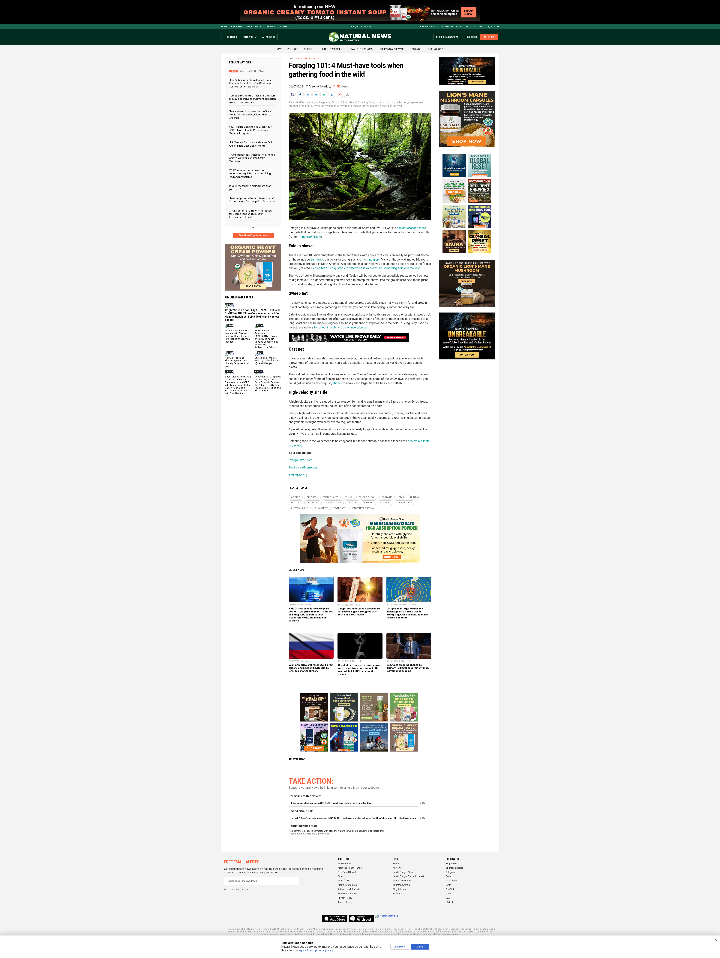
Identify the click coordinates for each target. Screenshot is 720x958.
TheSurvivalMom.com (303, 467)
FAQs (481, 27)
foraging (363, 102)
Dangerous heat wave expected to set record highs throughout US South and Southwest (359, 611)
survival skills (344, 105)
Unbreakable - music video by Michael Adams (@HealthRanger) (267, 360)
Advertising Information (350, 889)
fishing (336, 102)
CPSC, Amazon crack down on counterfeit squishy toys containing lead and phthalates (250, 173)
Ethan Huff (308, 605)
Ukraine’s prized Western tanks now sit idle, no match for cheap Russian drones (252, 200)
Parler (449, 876)
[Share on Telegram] (316, 94)
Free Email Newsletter (349, 872)
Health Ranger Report (239, 297)
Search (495, 27)
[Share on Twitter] (308, 94)
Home (224, 27)
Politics (292, 49)
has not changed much (411, 228)
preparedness (416, 102)
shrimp (337, 383)
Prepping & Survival (392, 49)
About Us (470, 27)
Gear (371, 102)
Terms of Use (345, 902)
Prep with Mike (253, 27)
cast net (309, 102)
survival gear (328, 105)
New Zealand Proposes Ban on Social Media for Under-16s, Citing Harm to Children (250, 114)
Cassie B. (356, 605)
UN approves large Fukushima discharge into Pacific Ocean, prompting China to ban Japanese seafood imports (407, 613)
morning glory (371, 259)
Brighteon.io (452, 863)
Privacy (300, 929)
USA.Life (450, 902)
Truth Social (452, 880)
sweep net (372, 105)
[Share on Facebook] (300, 94)
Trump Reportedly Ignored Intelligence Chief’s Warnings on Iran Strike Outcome (252, 158)
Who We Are (344, 863)
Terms (309, 929)
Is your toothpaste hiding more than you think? (250, 187)
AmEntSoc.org (298, 475)
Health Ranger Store (403, 872)
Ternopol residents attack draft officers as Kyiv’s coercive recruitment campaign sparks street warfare (252, 99)
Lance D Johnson (408, 605)
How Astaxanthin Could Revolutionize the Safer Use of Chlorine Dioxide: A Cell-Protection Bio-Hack (251, 83)
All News (397, 868)
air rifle (300, 102)
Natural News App (402, 880)
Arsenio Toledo (318, 86)
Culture (309, 49)
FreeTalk (450, 889)
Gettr (448, 885)
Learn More (400, 946)
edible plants (323, 102)
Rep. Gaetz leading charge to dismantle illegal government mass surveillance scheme (408, 667)
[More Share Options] (348, 94)
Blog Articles (399, 889)
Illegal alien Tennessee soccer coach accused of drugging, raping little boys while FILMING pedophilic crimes (360, 670)
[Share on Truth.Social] (332, 94)
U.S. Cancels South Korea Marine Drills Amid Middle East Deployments (251, 144)
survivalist (359, 105)
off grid (390, 102)
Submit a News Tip (347, 893)
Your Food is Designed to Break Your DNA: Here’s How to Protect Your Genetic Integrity (250, 130)
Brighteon (236, 27)
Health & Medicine (332, 49)
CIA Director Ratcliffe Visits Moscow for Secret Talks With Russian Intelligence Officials (250, 213)
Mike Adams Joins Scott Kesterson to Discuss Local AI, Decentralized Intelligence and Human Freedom (237, 336)
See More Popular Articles (253, 235)
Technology (435, 49)
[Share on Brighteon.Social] (293, 94)
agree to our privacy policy (316, 950)
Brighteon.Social (454, 868)
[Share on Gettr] (340, 94)
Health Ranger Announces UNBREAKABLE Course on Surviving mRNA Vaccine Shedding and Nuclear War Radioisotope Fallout (266, 339)
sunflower (317, 259)
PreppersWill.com (309, 237)
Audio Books (286, 27)
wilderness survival (391, 105)
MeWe (449, 893)
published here (328, 934)
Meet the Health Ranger (350, 868)
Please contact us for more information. (309, 833)
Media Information (347, 885)
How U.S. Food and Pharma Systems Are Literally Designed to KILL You (238, 362)
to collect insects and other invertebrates (341, 327)
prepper (293, 105)
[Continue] (295, 881)
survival (315, 105)
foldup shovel (349, 102)
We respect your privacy (236, 889)
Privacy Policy (345, 898)
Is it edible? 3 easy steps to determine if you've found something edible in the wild (365, 268)
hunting (380, 102)
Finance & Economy (361, 49)
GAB (448, 898)
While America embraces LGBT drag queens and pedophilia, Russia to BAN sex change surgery (311, 667)
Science (416, 49)
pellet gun (401, 102)
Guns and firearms (308, 58)
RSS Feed (397, 893)
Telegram (450, 872)
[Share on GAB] (324, 94)
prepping (304, 105)
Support (342, 876)
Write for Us (344, 880)
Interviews (270, 27)
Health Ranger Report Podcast (408, 876)
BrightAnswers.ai (429, 27)
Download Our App (452, 27)
